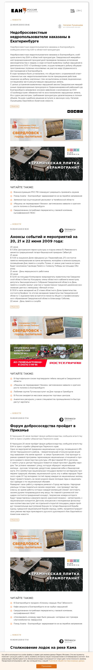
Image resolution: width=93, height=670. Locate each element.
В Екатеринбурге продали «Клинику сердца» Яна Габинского (43, 603)
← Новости (15, 20)
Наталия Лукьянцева (73, 25)
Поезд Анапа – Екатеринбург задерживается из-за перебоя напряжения (48, 196)
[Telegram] (75, 111)
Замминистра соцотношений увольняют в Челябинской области (44, 200)
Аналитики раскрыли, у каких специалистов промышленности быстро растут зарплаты (47, 401)
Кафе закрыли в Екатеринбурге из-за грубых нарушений (40, 607)
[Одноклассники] (72, 111)
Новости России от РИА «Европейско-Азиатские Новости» (19, 11)
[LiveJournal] (81, 111)
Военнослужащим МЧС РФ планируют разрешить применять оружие (46, 192)
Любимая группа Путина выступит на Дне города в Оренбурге (43, 392)
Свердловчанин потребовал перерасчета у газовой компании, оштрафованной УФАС (43, 211)
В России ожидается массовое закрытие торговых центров (42, 395)
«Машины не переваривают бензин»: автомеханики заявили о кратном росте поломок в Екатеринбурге (47, 205)
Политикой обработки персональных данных (66, 661)
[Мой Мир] (78, 111)
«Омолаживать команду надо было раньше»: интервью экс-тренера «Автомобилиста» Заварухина (46, 618)
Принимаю (46, 666)
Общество (14, 106)
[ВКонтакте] (68, 111)
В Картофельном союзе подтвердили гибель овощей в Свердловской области (47, 380)
